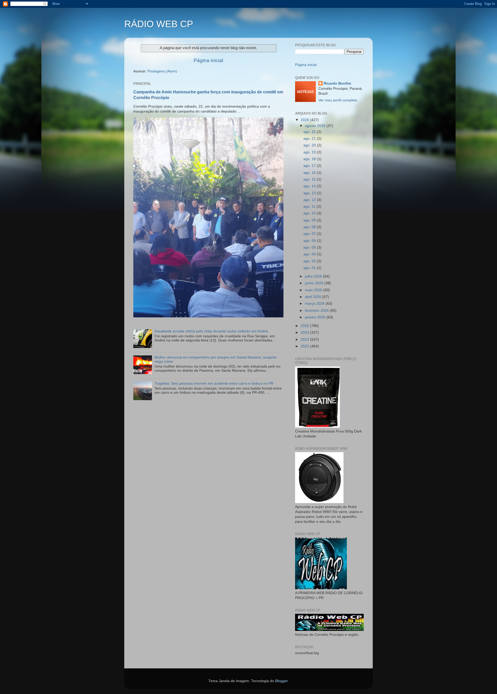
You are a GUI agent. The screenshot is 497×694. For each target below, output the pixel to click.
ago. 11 (310, 206)
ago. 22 (310, 132)
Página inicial (208, 60)
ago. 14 (310, 186)
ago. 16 (310, 173)
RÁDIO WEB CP (158, 24)
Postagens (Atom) (162, 71)
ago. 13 (310, 193)
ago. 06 (310, 241)
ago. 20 (310, 145)
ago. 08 (310, 227)
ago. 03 (310, 261)
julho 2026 (314, 276)
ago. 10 (310, 213)
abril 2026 (313, 297)
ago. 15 (310, 179)
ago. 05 (310, 247)
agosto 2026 (315, 126)
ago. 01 (310, 268)
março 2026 (315, 303)
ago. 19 (310, 152)
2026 (305, 120)
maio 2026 (314, 290)
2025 (305, 326)
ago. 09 (310, 220)
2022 (305, 346)
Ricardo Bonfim (337, 83)
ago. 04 (310, 254)
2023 (305, 339)
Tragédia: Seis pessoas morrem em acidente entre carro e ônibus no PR (214, 383)
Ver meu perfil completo (337, 100)
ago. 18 (310, 159)
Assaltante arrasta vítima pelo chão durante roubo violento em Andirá (211, 331)
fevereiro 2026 (317, 310)
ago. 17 (310, 166)
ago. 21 (310, 138)
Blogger (281, 681)
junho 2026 (314, 283)
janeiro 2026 (315, 317)
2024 (305, 332)
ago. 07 (310, 234)
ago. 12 (310, 200)
